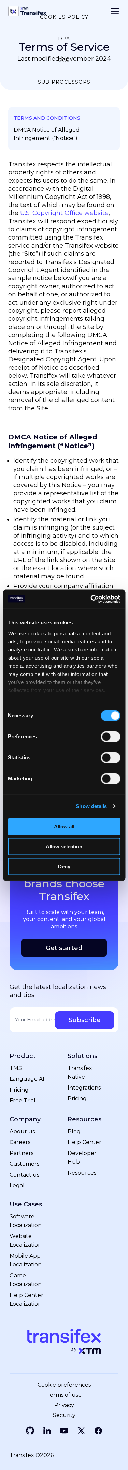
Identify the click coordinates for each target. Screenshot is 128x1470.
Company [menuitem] (25, 1119)
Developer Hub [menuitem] (82, 1157)
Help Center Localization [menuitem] (26, 1299)
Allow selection (64, 846)
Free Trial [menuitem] (22, 1100)
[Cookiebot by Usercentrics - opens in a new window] (91, 599)
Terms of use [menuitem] (64, 1395)
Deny (64, 866)
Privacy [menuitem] (64, 1405)
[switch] (110, 736)
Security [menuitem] (64, 1415)
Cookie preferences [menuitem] (64, 1385)
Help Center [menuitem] (84, 1142)
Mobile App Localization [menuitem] (26, 1260)
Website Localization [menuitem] (26, 1240)
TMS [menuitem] (16, 1068)
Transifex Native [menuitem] (80, 1072)
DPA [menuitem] (64, 39)
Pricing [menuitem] (19, 1089)
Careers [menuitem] (20, 1142)
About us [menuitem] (22, 1131)
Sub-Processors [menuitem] (64, 82)
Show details (91, 806)
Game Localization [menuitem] (26, 1279)
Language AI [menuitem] (27, 1079)
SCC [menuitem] (64, 60)
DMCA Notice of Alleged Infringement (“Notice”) (47, 134)
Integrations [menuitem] (84, 1087)
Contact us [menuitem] (24, 1175)
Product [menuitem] (23, 1056)
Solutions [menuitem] (82, 1056)
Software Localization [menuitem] (26, 1220)
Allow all (64, 826)
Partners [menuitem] (21, 1153)
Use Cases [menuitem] (26, 1204)
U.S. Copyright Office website (64, 213)
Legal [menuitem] (17, 1185)
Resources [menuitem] (84, 1119)
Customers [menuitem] (24, 1164)
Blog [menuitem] (74, 1131)
